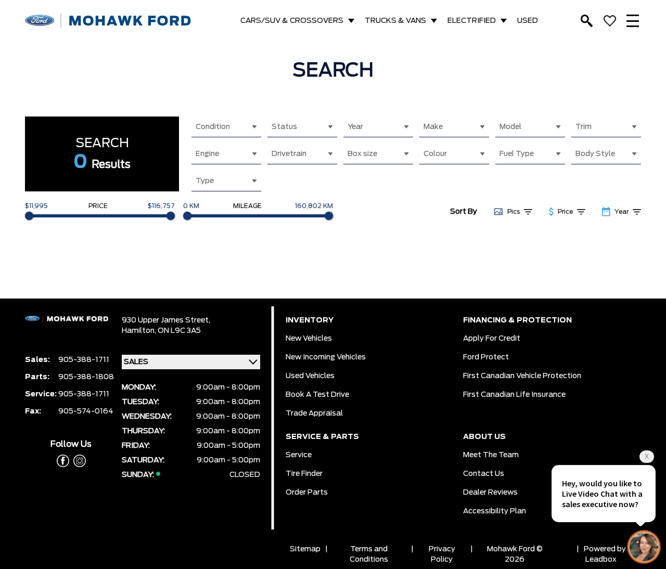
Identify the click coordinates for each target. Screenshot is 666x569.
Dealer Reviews (490, 492)
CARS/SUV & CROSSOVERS (291, 20)
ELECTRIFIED (471, 20)
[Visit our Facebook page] (63, 461)
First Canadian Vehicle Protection (522, 376)
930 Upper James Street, (166, 320)
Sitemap (305, 549)
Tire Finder (304, 473)
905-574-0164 (85, 411)
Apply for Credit (491, 338)
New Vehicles (309, 338)
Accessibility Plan (494, 511)
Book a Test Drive (317, 394)
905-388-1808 (86, 377)
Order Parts (307, 492)
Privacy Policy (442, 554)
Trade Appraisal (314, 413)
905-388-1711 (83, 360)
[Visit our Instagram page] (77, 461)
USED (527, 20)
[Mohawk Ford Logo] (108, 21)
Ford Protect (486, 357)
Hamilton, (140, 330)
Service (299, 455)
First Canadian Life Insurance (514, 394)
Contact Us (483, 473)
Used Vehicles (310, 376)
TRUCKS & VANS (395, 20)
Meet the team (491, 455)
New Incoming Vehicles (326, 357)
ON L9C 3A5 (179, 330)
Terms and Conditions (369, 554)
